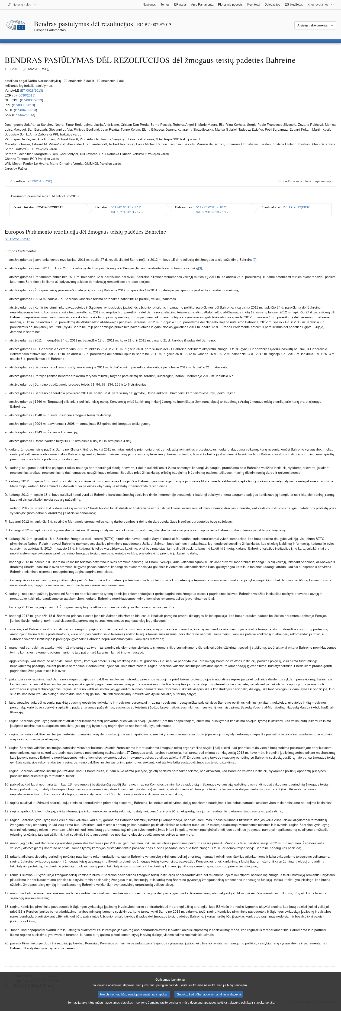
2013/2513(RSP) (40, 181)
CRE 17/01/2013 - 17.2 (126, 212)
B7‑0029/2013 (31, 90)
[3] (200, 268)
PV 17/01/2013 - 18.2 (210, 207)
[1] (145, 259)
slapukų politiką (240, 1002)
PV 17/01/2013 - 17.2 (125, 207)
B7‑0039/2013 (23, 105)
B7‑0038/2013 (31, 100)
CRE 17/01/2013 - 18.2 (211, 212)
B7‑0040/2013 (25, 110)
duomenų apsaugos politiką (208, 1002)
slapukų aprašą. (264, 1002)
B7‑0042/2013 (23, 115)
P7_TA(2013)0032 (296, 207)
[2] (254, 259)
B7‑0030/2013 (23, 95)
